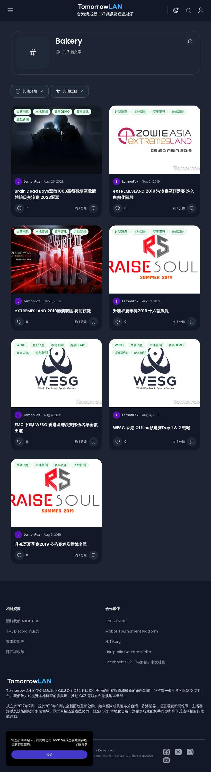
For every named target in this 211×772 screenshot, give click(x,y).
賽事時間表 (15, 641)
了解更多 (81, 744)
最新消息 (22, 111)
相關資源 (13, 608)
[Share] (190, 41)
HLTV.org (113, 641)
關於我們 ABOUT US (22, 621)
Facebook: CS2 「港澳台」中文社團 (135, 662)
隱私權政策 (15, 651)
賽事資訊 (82, 111)
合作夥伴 (113, 608)
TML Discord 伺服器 (22, 631)
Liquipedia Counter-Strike (128, 651)
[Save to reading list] (93, 208)
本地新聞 (42, 111)
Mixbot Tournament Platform (132, 631)
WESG (20, 345)
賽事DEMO (62, 111)
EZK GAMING (116, 621)
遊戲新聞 (22, 119)
